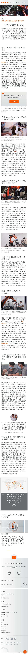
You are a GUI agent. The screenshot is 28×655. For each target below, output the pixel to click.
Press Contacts (4, 598)
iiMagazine (3, 630)
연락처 (2, 596)
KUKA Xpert (4, 614)
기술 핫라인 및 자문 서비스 (7, 594)
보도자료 (3, 628)
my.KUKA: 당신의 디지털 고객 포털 (9, 612)
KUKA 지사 (3, 626)
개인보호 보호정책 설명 (6, 644)
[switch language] (16, 2)
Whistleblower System (6, 632)
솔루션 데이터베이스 (6, 604)
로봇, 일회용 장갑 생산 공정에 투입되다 (12, 21)
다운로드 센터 (4, 616)
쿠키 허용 (14, 101)
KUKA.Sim (4, 343)
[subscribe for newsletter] (25, 584)
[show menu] (25, 2)
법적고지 (19, 642)
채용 (2, 622)
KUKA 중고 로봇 (5, 606)
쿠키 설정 (16, 644)
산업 (2, 19)
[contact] (13, 2)
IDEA (15, 152)
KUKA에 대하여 (4, 624)
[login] (19, 2)
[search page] (10, 2)
